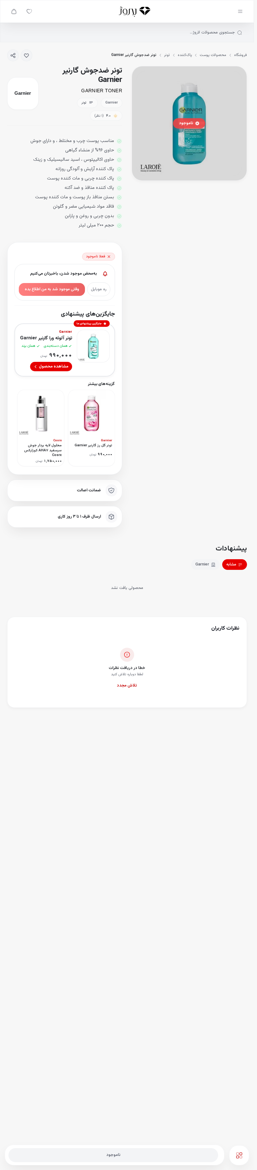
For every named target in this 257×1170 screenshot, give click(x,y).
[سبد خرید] (14, 11)
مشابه (231, 564)
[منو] (239, 11)
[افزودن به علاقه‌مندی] (27, 55)
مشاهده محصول (53, 366)
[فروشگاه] (134, 11)
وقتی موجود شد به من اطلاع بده (52, 289)
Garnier (202, 564)
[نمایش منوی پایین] (239, 1155)
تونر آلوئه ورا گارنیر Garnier (46, 338)
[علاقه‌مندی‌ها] (29, 11)
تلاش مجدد (127, 685)
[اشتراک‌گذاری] (13, 55)
